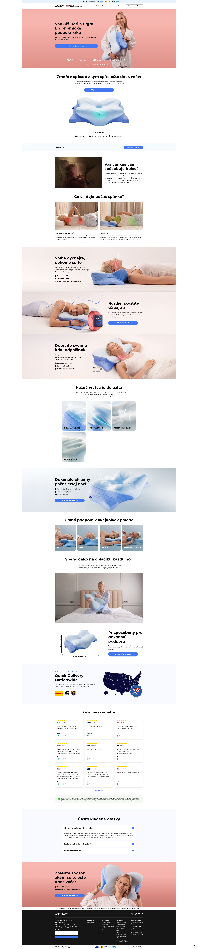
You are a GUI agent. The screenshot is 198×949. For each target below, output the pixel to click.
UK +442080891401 (137, 925)
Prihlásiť (66, 937)
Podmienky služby (121, 922)
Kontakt (113, 6)
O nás (117, 930)
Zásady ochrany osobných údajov (120, 925)
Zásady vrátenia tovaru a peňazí (108, 927)
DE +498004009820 (137, 929)
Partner (118, 932)
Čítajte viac (99, 790)
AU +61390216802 (137, 932)
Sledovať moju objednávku (106, 923)
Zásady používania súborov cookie (121, 937)
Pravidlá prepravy (120, 928)
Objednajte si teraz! (134, 6)
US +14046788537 (138, 923)
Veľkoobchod (91, 922)
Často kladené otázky (103, 6)
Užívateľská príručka (121, 934)
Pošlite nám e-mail (138, 934)
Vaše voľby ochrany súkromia (123, 940)
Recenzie (121, 6)
